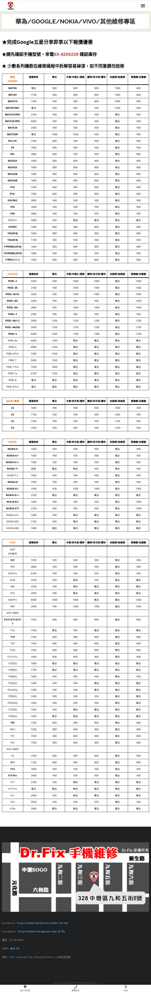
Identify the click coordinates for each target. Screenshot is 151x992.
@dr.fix (15, 948)
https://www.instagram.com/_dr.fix (41, 931)
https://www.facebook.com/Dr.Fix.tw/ (42, 923)
